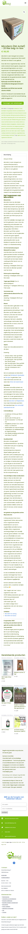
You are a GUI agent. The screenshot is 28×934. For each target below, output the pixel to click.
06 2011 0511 (4, 875)
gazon (19, 119)
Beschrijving (7, 154)
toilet (12, 130)
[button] (24, 12)
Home (7, 842)
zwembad (11, 135)
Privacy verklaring (6, 906)
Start (2, 141)
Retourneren (5, 904)
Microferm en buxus (10, 615)
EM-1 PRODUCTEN (14, 119)
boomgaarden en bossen (12, 113)
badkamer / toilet (18, 108)
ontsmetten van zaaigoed (12, 126)
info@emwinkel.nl (5, 877)
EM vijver (7, 377)
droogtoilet (8, 115)
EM (22, 135)
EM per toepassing (8, 117)
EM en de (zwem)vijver (16, 382)
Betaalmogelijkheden (7, 900)
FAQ (3, 910)
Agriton (19, 135)
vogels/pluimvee (21, 133)
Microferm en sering (10, 613)
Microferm (9, 137)
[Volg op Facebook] (14, 863)
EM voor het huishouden (18, 117)
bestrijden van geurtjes (6, 110)
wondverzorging (5, 135)
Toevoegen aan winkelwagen (12, 103)
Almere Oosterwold (8, 141)
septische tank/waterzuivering (12, 128)
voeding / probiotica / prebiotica (8, 133)
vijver (15, 130)
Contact (4, 912)
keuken (8, 124)
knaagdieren (13, 124)
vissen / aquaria (21, 130)
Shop (10, 842)
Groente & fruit (11, 122)
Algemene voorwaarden (7, 908)
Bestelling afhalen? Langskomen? (10, 902)
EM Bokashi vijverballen (17, 375)
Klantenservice (5, 897)
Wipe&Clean (20, 401)
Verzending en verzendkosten (9, 898)
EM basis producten (15, 115)
